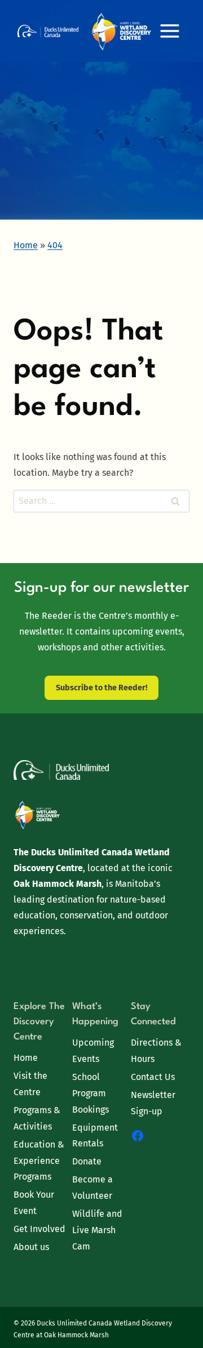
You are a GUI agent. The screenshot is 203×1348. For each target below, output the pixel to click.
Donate (87, 1161)
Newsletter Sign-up (153, 1103)
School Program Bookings (90, 1093)
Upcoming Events (93, 1050)
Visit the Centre (30, 1083)
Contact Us (153, 1077)
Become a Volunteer (92, 1187)
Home (26, 1057)
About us (31, 1247)
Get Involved (39, 1229)
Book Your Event (34, 1202)
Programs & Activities (37, 1118)
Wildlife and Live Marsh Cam (97, 1230)
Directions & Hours (156, 1050)
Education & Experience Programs (39, 1160)
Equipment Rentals (95, 1135)
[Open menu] (169, 30)
